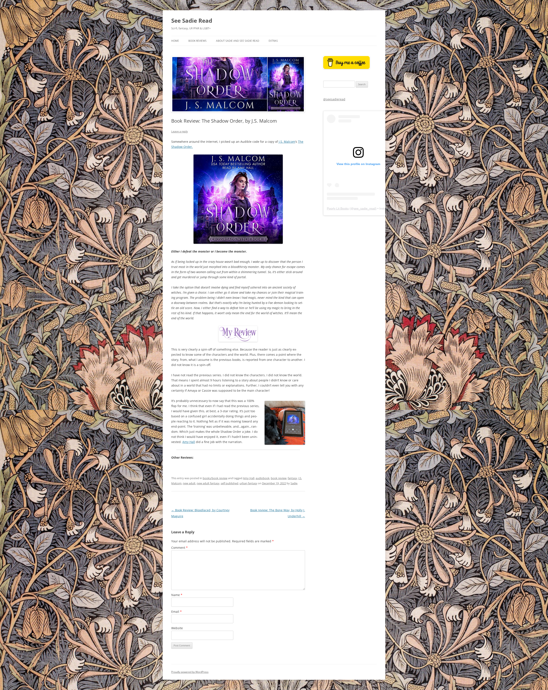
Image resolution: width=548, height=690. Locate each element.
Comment (179, 548)
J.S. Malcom (287, 142)
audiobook (263, 478)
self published (229, 483)
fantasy (292, 478)
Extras (273, 41)
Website (177, 628)
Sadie (293, 483)
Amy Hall (188, 442)
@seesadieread (334, 99)
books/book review (215, 478)
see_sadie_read (364, 208)
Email (176, 612)
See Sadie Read (191, 20)
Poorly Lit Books (338, 208)
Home (175, 41)
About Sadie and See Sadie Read (237, 41)
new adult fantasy (208, 483)
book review (278, 478)
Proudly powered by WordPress (189, 672)
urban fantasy (248, 483)
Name (176, 595)
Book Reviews (197, 41)
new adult (189, 483)
